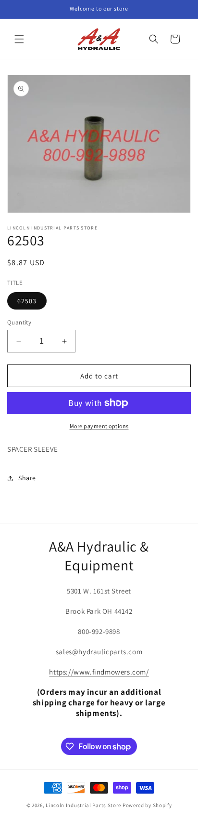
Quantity (19, 322)
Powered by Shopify (147, 805)
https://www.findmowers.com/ (98, 671)
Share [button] (27, 477)
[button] (19, 39)
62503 (27, 301)
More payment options (99, 426)
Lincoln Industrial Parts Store (83, 805)
